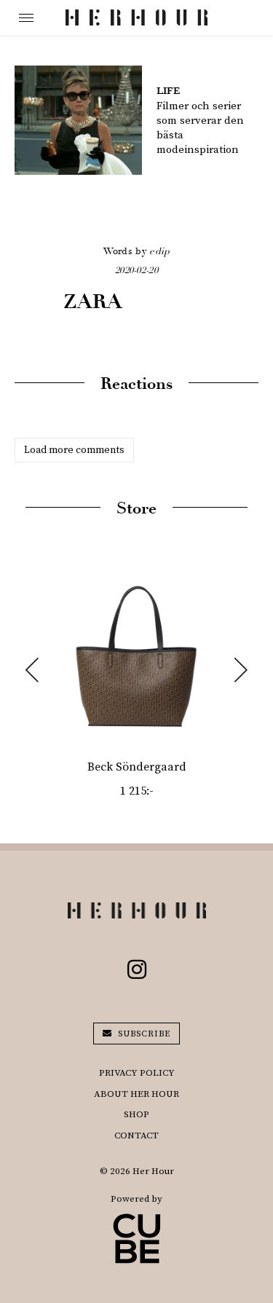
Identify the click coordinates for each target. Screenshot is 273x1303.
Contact (136, 1135)
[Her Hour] (136, 17)
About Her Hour (136, 1094)
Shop (136, 1114)
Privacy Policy (137, 1073)
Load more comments (74, 450)
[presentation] (32, 670)
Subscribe (142, 1033)
